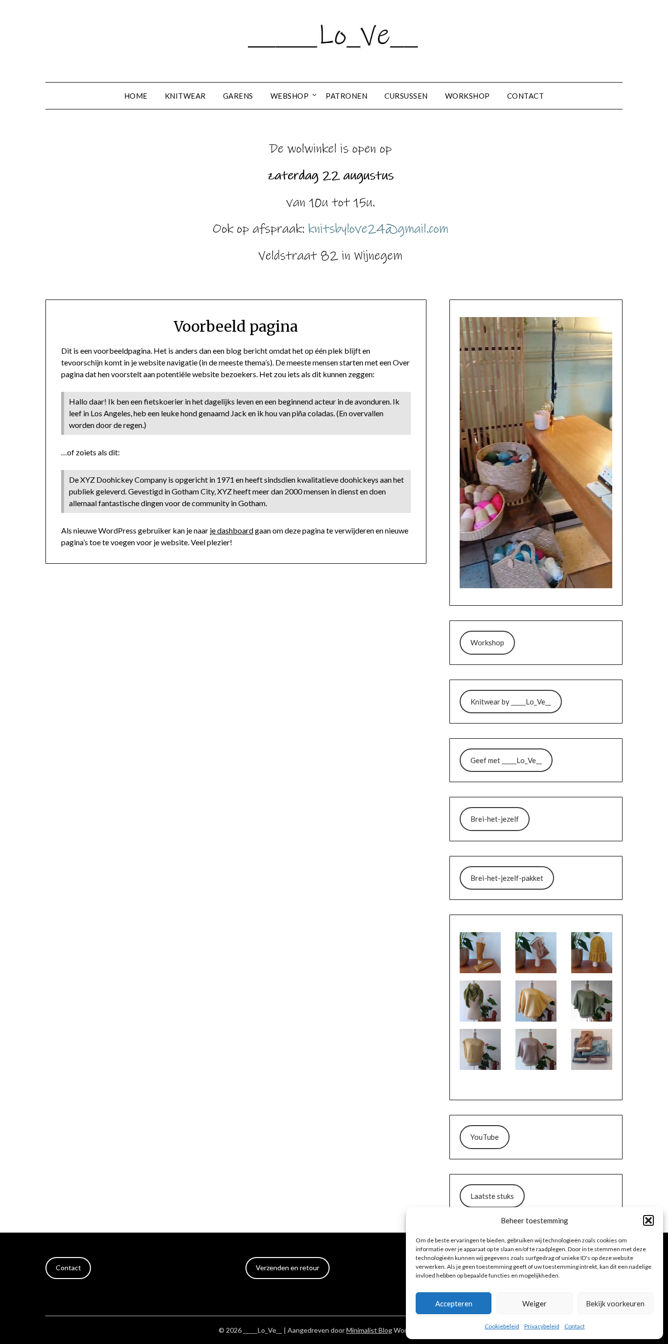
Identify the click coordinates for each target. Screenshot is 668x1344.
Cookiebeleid (502, 1326)
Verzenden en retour (287, 1267)
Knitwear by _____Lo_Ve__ (510, 701)
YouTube (484, 1136)
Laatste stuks (492, 1196)
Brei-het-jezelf (494, 818)
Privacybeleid (541, 1326)
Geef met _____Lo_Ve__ (506, 760)
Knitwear (185, 95)
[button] (648, 1220)
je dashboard (231, 530)
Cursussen (406, 95)
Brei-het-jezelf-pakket (506, 878)
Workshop (467, 95)
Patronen (346, 95)
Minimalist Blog (369, 1330)
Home (136, 95)
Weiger (534, 1303)
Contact (574, 1326)
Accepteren (453, 1303)
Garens (238, 95)
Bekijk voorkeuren (615, 1303)
